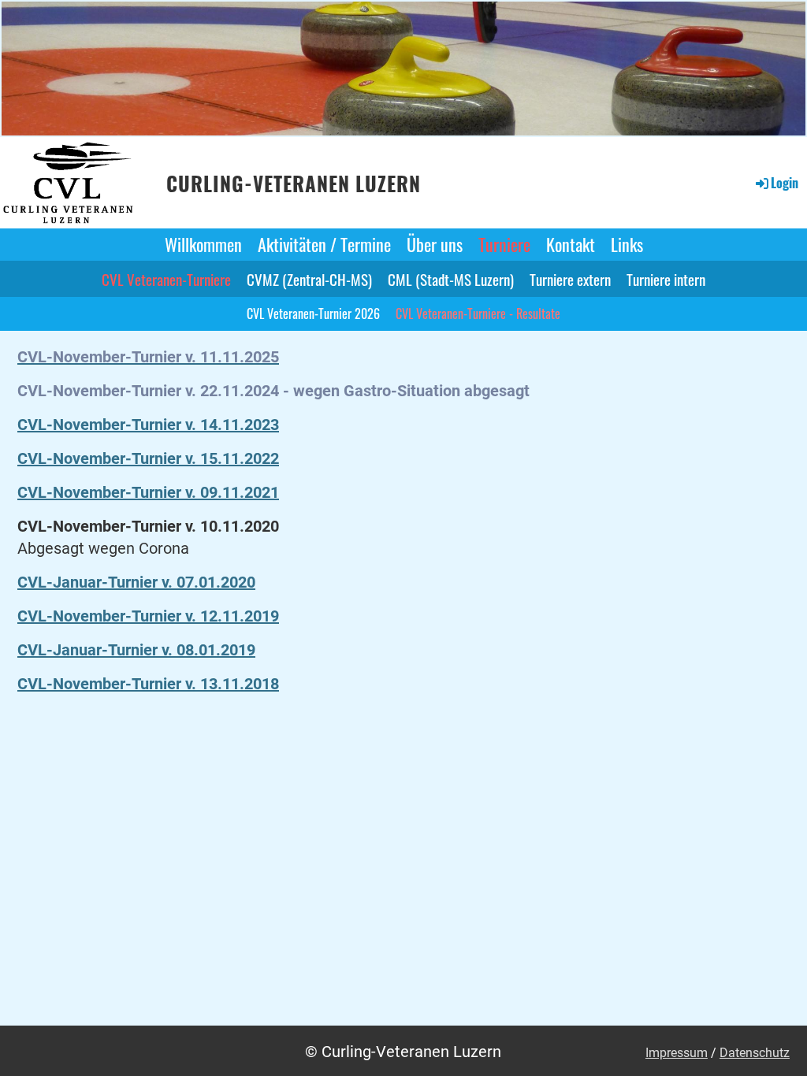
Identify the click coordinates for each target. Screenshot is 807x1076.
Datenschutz (755, 1052)
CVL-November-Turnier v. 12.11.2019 (148, 616)
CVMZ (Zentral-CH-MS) (309, 279)
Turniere (504, 244)
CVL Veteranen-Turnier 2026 (313, 313)
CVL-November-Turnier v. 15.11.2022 (148, 458)
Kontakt (570, 244)
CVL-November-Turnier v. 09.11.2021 (148, 492)
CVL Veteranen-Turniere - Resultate (478, 313)
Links (627, 244)
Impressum (676, 1052)
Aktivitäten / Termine (324, 244)
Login (784, 182)
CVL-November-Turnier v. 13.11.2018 (148, 683)
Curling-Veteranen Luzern (293, 183)
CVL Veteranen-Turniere (166, 279)
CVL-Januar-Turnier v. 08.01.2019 (136, 649)
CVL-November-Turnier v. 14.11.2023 (148, 424)
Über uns (435, 244)
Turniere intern (666, 279)
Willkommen (203, 244)
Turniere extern (570, 279)
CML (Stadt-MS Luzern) (451, 279)
